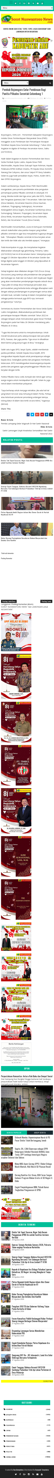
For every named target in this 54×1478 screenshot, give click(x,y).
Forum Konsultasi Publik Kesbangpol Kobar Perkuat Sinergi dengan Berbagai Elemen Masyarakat (32, 1320)
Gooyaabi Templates (42, 1469)
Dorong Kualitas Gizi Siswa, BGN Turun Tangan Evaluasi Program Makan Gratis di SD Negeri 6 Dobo (33, 1178)
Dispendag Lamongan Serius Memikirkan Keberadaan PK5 (28, 1332)
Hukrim (9, 1409)
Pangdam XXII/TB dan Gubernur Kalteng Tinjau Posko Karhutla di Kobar (30, 1308)
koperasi (10, 1420)
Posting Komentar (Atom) (22, 604)
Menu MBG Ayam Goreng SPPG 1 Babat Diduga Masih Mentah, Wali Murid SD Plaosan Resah (33, 1165)
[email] (37, 3)
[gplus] (24, 3)
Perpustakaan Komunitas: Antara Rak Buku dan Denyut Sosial (26, 1076)
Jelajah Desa (11, 1415)
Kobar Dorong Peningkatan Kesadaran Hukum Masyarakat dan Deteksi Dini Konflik (24, 539)
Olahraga (10, 1425)
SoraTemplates (18, 1469)
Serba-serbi (11, 1457)
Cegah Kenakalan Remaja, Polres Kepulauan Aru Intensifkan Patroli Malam (31, 1344)
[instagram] (29, 3)
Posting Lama (46, 601)
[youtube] (42, 3)
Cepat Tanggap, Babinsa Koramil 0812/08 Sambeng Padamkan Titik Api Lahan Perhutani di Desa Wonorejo (31, 1370)
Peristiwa (10, 1446)
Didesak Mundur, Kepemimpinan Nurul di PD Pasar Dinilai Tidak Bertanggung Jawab (32, 1139)
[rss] (33, 3)
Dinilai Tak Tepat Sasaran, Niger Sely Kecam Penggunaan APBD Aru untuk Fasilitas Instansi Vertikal (26, 461)
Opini (8, 1430)
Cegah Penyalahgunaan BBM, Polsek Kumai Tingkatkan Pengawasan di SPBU (32, 1189)
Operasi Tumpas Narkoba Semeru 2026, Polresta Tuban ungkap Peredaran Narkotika (31, 1246)
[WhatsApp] (11, 1473)
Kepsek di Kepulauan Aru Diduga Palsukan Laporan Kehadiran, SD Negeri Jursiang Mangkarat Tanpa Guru (32, 1272)
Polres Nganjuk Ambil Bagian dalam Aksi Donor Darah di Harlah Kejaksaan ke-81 (25, 513)
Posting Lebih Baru (8, 601)
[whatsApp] (11, 2)
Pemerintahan (12, 1436)
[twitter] (15, 3)
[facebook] (20, 3)
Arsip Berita (40, 1132)
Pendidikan (10, 1441)
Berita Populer (14, 1132)
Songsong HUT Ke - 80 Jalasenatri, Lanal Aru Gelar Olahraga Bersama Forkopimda (32, 1356)
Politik (9, 1452)
